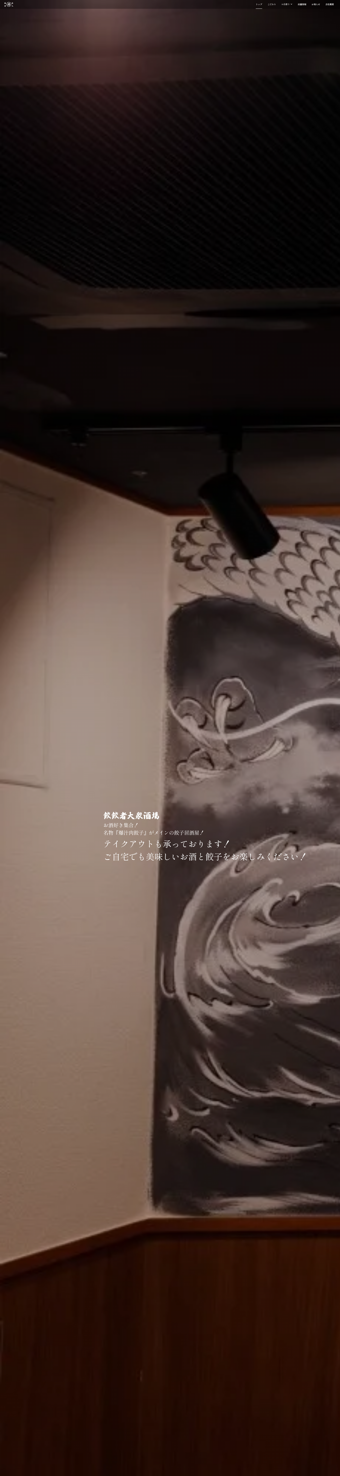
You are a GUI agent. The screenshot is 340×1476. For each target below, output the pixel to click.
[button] (287, 4)
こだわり (271, 4)
